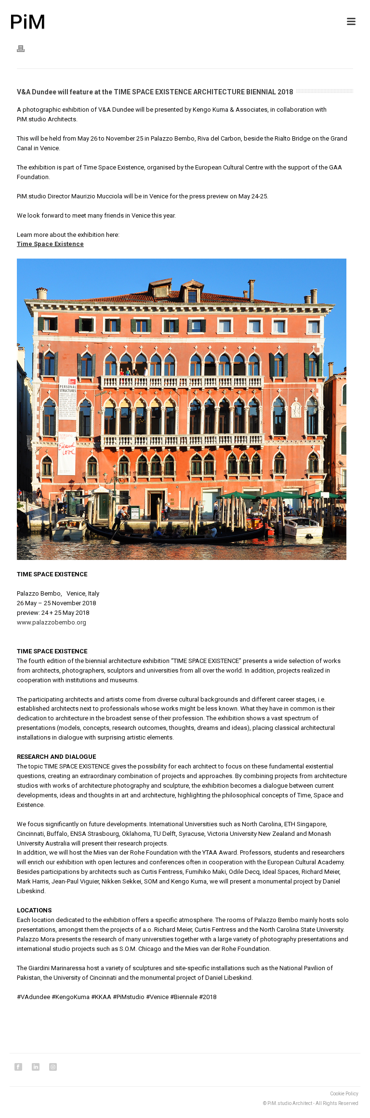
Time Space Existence (50, 243)
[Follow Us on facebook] (18, 1067)
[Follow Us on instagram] (53, 1067)
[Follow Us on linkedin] (36, 1067)
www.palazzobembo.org (51, 622)
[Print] (25, 48)
